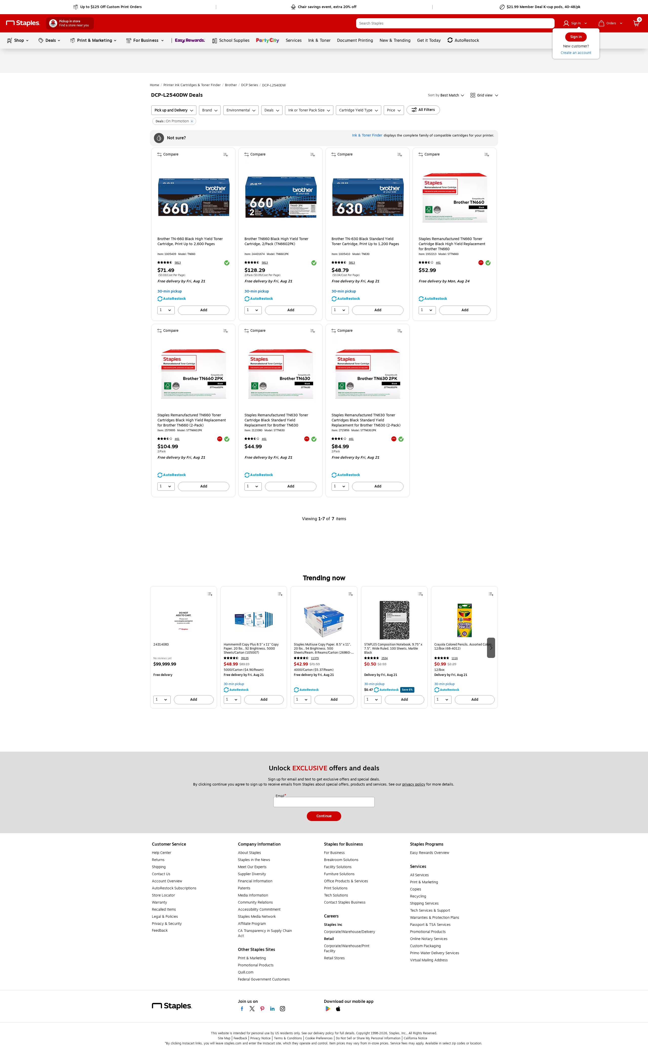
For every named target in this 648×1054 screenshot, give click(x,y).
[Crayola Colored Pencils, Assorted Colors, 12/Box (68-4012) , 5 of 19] (464, 620)
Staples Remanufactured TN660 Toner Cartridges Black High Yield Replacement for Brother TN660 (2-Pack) (191, 420)
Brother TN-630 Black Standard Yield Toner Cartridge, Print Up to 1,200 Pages (365, 242)
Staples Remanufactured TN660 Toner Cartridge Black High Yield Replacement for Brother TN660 (452, 244)
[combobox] (455, 23)
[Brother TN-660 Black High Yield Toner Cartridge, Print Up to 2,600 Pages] (193, 197)
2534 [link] (384, 658)
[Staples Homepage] (23, 23)
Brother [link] (231, 85)
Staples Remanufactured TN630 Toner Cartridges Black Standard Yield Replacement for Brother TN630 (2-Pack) (366, 420)
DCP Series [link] (249, 85)
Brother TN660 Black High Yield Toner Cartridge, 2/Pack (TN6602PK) (276, 242)
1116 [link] (455, 658)
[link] (108, 7)
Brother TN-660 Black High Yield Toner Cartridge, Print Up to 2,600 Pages (190, 242)
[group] (183, 647)
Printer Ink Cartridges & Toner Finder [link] (192, 85)
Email (280, 796)
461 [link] (438, 263)
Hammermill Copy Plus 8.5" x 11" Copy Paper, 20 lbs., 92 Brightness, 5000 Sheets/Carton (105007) (251, 648)
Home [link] (154, 85)
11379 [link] (315, 658)
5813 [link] (178, 263)
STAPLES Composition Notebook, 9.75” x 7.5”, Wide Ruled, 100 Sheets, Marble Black (393, 648)
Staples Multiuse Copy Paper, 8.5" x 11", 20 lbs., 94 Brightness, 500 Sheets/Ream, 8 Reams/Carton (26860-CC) (322, 648)
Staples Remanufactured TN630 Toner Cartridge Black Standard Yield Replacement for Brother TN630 (276, 420)
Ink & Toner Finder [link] (367, 135)
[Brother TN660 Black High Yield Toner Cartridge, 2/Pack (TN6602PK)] (281, 197)
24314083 (161, 644)
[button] (549, 23)
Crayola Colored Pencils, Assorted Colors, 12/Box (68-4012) (463, 646)
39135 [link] (245, 658)
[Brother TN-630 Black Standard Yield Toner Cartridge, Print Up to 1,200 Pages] (368, 197)
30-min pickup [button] (169, 291)
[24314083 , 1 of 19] (183, 620)
